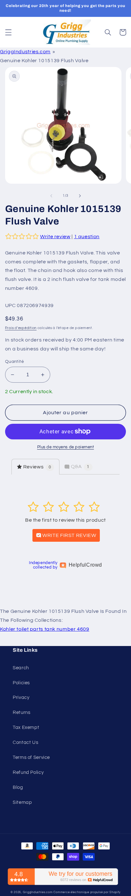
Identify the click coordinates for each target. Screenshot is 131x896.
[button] (8, 32)
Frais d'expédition (21, 328)
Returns (21, 712)
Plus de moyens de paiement (65, 447)
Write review (55, 236)
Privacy (21, 697)
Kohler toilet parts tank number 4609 (44, 629)
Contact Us (25, 742)
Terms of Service (31, 757)
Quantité (14, 361)
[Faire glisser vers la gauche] (51, 196)
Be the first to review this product (65, 520)
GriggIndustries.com (25, 51)
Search (21, 667)
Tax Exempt (26, 727)
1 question (87, 236)
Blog (18, 787)
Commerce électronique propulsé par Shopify (87, 892)
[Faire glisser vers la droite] (80, 196)
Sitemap (22, 802)
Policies (21, 682)
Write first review (68, 535)
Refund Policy (28, 772)
